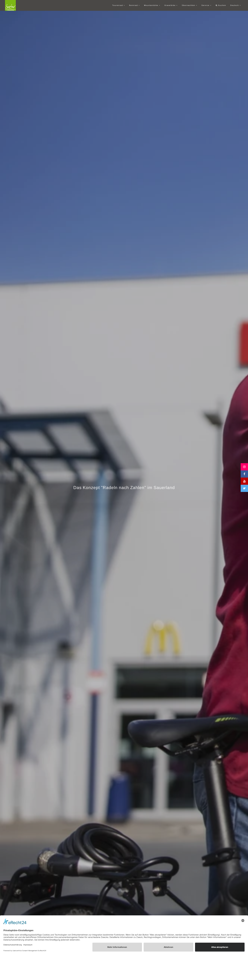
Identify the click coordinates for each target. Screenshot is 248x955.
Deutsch (235, 5)
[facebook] (244, 474)
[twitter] (244, 488)
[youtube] (244, 481)
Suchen (221, 5)
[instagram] (244, 466)
